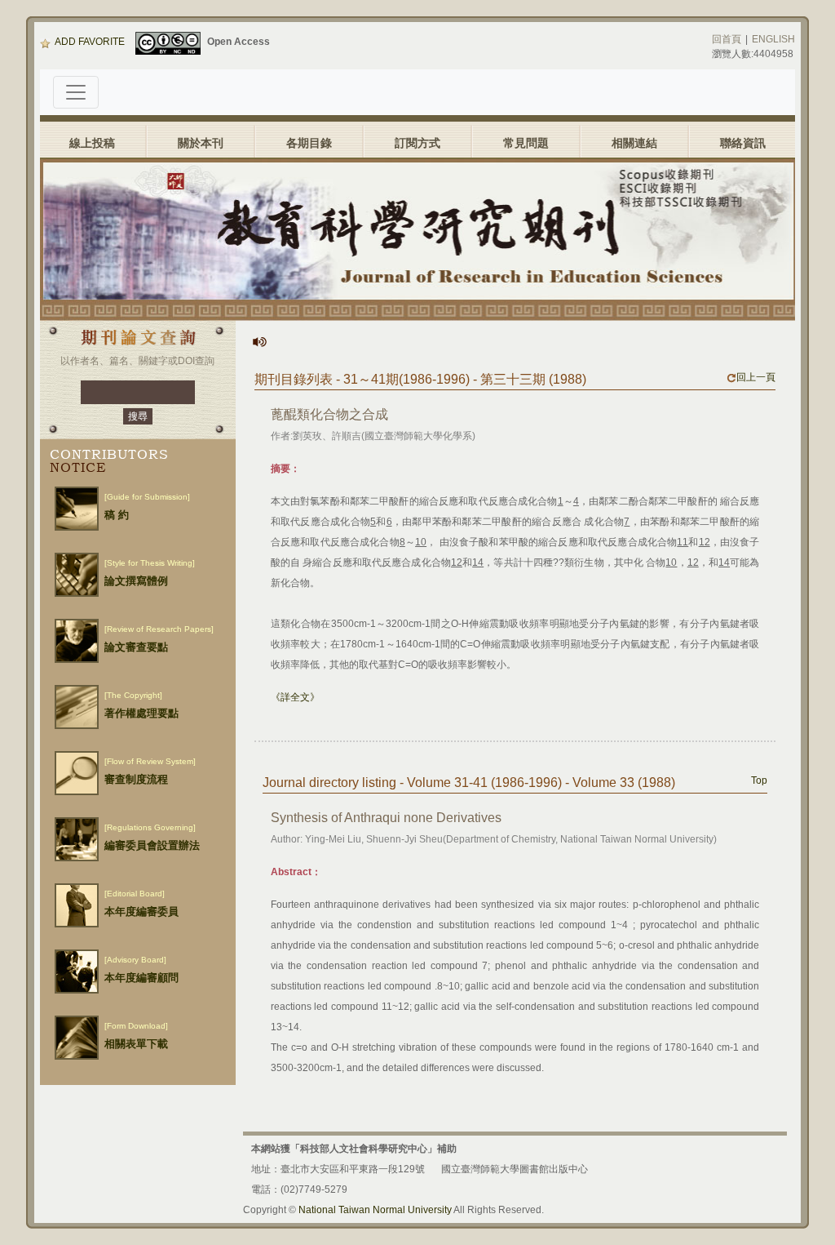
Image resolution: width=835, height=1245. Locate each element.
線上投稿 (92, 142)
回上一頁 (755, 377)
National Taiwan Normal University (375, 1210)
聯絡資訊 (743, 142)
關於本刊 (200, 142)
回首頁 (726, 39)
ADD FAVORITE (90, 41)
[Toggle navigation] (76, 92)
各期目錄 (309, 142)
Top (759, 780)
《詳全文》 (295, 697)
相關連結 (634, 142)
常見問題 (526, 142)
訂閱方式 (417, 142)
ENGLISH (773, 39)
